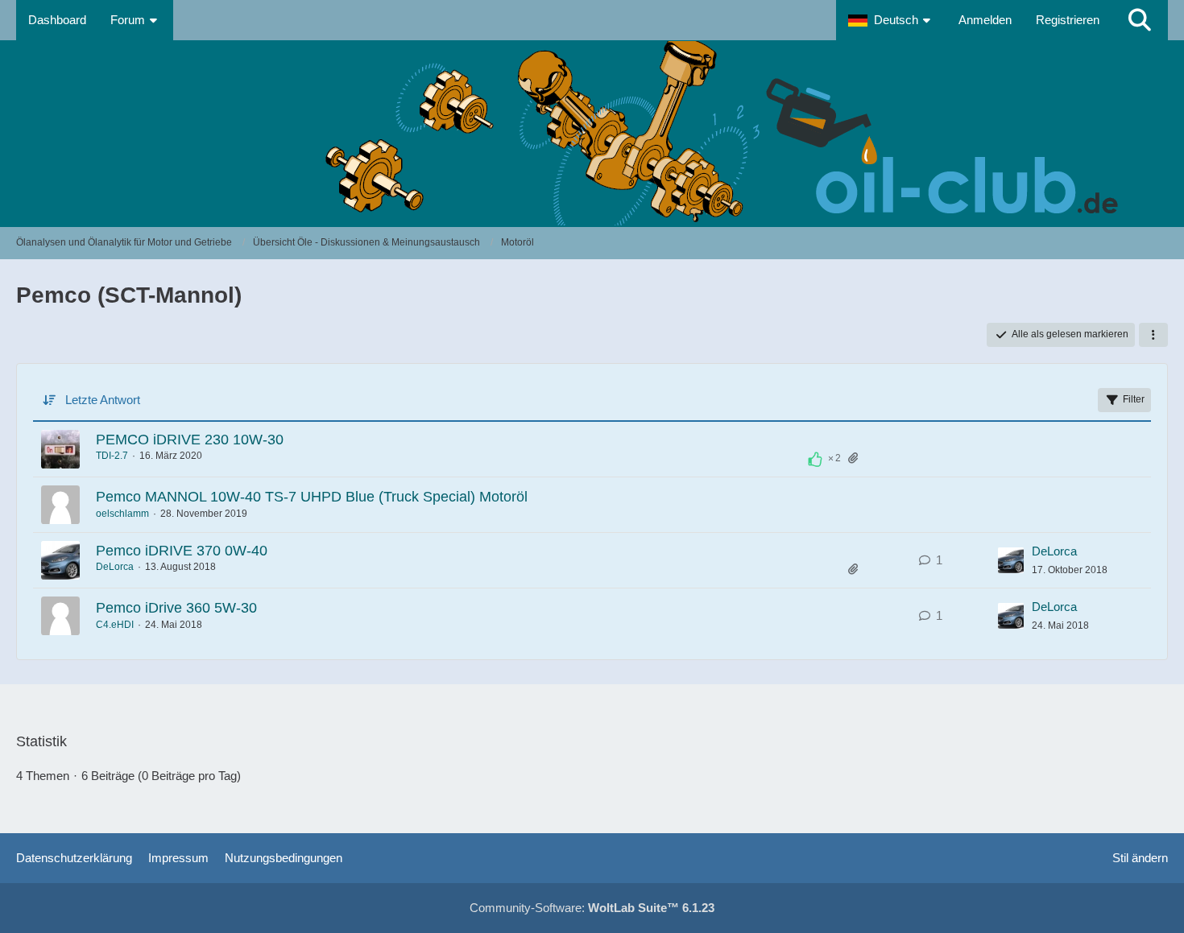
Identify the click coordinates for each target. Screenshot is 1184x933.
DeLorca (115, 566)
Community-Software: (592, 907)
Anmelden (985, 20)
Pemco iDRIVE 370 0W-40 (181, 551)
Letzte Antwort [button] (102, 400)
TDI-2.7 (112, 455)
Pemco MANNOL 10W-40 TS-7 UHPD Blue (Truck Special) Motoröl (312, 497)
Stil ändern (1140, 858)
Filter (1134, 399)
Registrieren (1067, 20)
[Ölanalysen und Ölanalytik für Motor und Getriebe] (592, 133)
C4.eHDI (115, 624)
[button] (891, 20)
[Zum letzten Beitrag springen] (1011, 560)
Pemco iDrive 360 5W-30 (176, 608)
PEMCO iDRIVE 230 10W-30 (190, 439)
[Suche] (1140, 20)
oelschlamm (122, 513)
